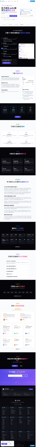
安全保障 (28, 438)
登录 (28, 1)
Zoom (28, 419)
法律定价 (3, 428)
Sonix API (20, 419)
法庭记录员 (4, 426)
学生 (28, 414)
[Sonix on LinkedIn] (18, 404)
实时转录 (3, 414)
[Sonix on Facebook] (15, 404)
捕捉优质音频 (12, 438)
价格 (17, 1)
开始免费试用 (24, 375)
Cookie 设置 (23, 445)
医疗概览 (12, 419)
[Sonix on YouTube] (20, 404)
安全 (23, 402)
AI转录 (17, 402)
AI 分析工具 (12, 409)
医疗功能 (12, 420)
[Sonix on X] (17, 404)
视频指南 (13, 389)
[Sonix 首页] (2, 1)
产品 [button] (6, 1)
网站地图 (14, 445)
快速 (20, 402)
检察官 (3, 421)
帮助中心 (8, 389)
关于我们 (28, 433)
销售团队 (20, 414)
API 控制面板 (20, 421)
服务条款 (20, 445)
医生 (11, 421)
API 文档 (20, 420)
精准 (21, 402)
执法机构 (3, 420)
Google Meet (29, 421)
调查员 (3, 427)
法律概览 (3, 419)
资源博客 (3, 438)
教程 (9, 389)
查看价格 (8, 17)
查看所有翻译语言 (17, 246)
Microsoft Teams (29, 420)
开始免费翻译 (14, 365)
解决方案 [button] (9, 1)
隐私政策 (17, 445)
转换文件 (15, 1)
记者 (28, 409)
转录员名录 (4, 439)
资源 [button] (12, 1)
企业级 (20, 409)
